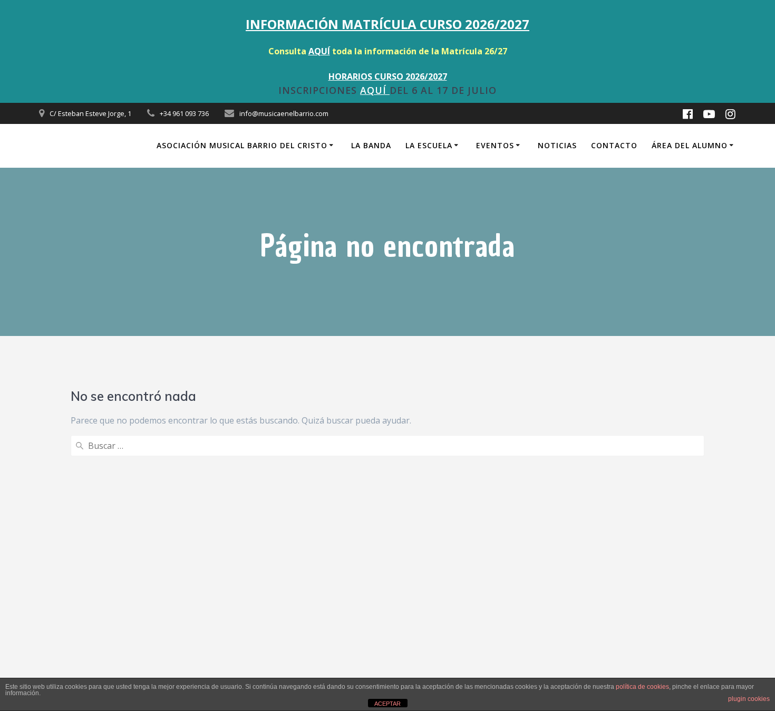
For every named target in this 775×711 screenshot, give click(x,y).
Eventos (495, 145)
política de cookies (642, 686)
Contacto (614, 145)
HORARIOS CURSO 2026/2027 (387, 76)
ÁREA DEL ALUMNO (690, 145)
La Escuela (428, 145)
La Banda (371, 145)
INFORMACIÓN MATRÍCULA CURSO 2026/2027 (387, 24)
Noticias (557, 145)
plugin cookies (749, 699)
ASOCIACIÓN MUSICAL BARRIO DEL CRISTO (242, 145)
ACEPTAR (387, 703)
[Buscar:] (387, 445)
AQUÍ (319, 51)
